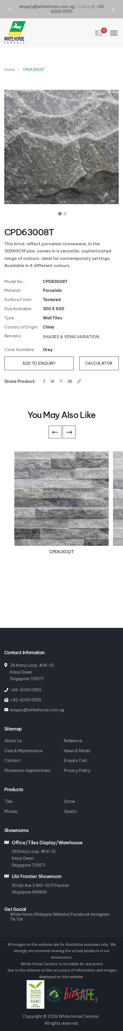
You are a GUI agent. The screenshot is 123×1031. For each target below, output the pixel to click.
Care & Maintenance (23, 751)
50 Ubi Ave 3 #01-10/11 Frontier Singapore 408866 (40, 889)
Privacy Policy (77, 770)
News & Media (77, 751)
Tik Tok (16, 919)
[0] (99, 33)
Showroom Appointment (27, 770)
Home (9, 69)
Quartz (70, 811)
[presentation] (15, 9)
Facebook (80, 914)
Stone (69, 801)
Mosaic (11, 811)
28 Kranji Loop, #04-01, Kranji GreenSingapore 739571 (34, 858)
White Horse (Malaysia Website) (40, 914)
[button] (58, 212)
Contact (12, 760)
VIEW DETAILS (61, 499)
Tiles (8, 801)
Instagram (100, 914)
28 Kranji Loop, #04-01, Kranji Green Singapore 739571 (32, 672)
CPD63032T (61, 551)
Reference (73, 741)
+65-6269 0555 (25, 690)
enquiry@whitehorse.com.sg (46, 6)
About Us (13, 741)
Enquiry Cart (75, 760)
